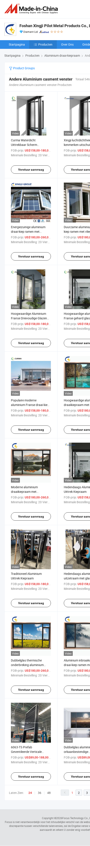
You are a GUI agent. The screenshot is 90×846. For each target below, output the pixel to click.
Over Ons (67, 44)
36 (39, 793)
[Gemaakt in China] (31, 8)
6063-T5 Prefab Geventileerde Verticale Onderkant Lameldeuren (27, 751)
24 (30, 793)
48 (49, 793)
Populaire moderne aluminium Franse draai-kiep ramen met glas (30, 404)
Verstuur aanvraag (31, 169)
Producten (45, 44)
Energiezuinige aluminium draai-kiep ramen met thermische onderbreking (28, 231)
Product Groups (23, 68)
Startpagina (17, 44)
